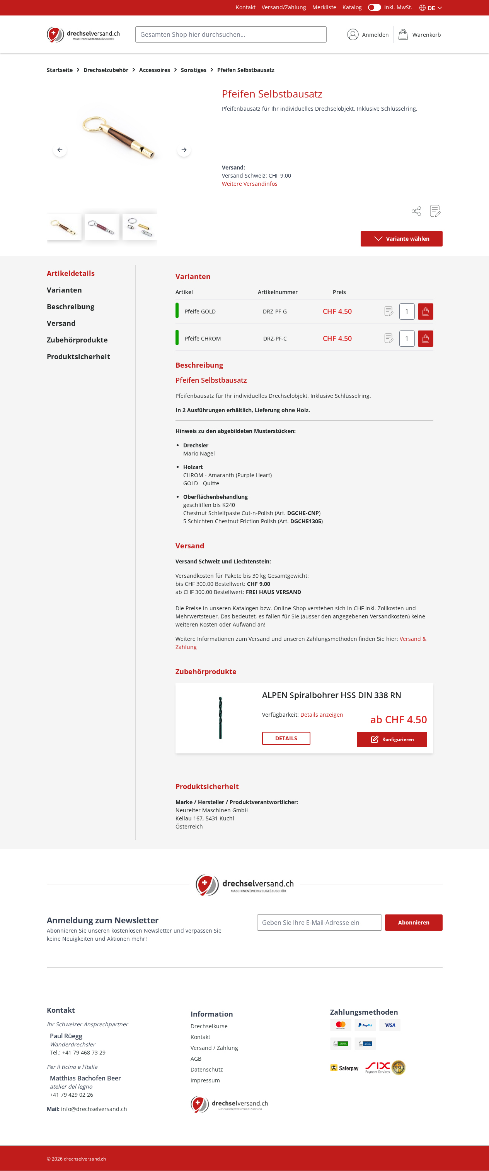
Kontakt (246, 7)
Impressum (205, 1080)
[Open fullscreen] (122, 142)
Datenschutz (207, 1069)
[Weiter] (184, 150)
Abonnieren (413, 922)
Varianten (64, 289)
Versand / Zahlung (214, 1047)
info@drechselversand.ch (94, 1109)
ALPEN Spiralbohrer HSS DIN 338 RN (331, 695)
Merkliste (324, 7)
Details (286, 738)
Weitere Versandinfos (250, 183)
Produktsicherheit (78, 356)
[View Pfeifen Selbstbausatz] (64, 227)
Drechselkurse (209, 1026)
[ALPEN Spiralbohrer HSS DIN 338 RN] (220, 718)
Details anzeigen (321, 714)
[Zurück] (60, 150)
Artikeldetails (71, 273)
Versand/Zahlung (284, 7)
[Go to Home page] (83, 34)
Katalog (352, 7)
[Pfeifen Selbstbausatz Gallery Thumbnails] (102, 227)
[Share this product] (416, 211)
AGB (196, 1058)
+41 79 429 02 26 (71, 1094)
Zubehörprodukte (77, 339)
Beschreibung (70, 306)
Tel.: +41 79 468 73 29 (78, 1052)
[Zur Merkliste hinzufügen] (435, 211)
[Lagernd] (177, 310)
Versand (61, 323)
